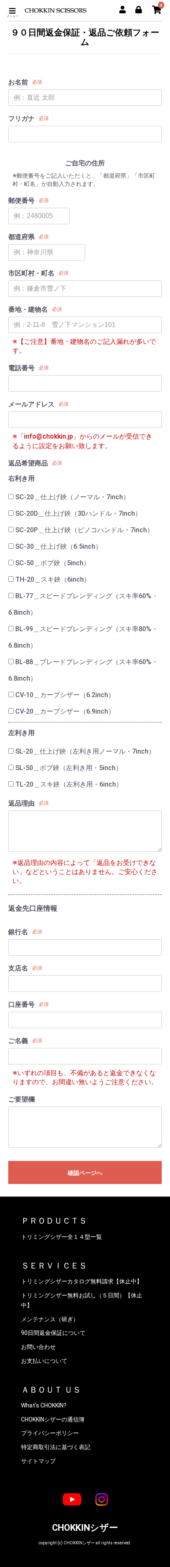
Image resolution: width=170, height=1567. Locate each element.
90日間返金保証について (53, 1333)
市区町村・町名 (31, 273)
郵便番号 (21, 200)
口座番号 (21, 1004)
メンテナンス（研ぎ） (50, 1319)
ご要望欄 (21, 1099)
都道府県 (21, 237)
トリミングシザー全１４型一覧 (61, 1236)
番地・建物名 (28, 309)
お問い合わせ (38, 1347)
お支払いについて (44, 1361)
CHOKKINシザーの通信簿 (53, 1419)
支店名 (18, 968)
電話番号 (21, 368)
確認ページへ (85, 1173)
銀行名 (18, 932)
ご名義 (18, 1041)
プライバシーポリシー (50, 1433)
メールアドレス (31, 404)
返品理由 (21, 803)
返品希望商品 (28, 463)
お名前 (18, 82)
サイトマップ (38, 1461)
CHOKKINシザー (85, 1527)
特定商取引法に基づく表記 (55, 1447)
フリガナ (21, 118)
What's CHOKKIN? (43, 1405)
